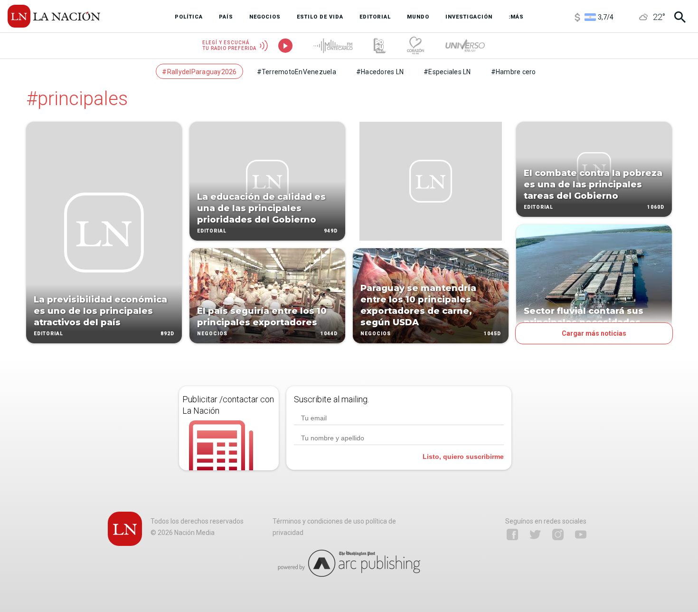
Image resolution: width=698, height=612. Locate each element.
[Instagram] (558, 534)
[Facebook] (512, 534)
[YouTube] (580, 534)
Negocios (212, 333)
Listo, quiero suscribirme (463, 456)
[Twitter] (535, 534)
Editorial (48, 333)
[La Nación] (54, 16)
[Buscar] (680, 17)
